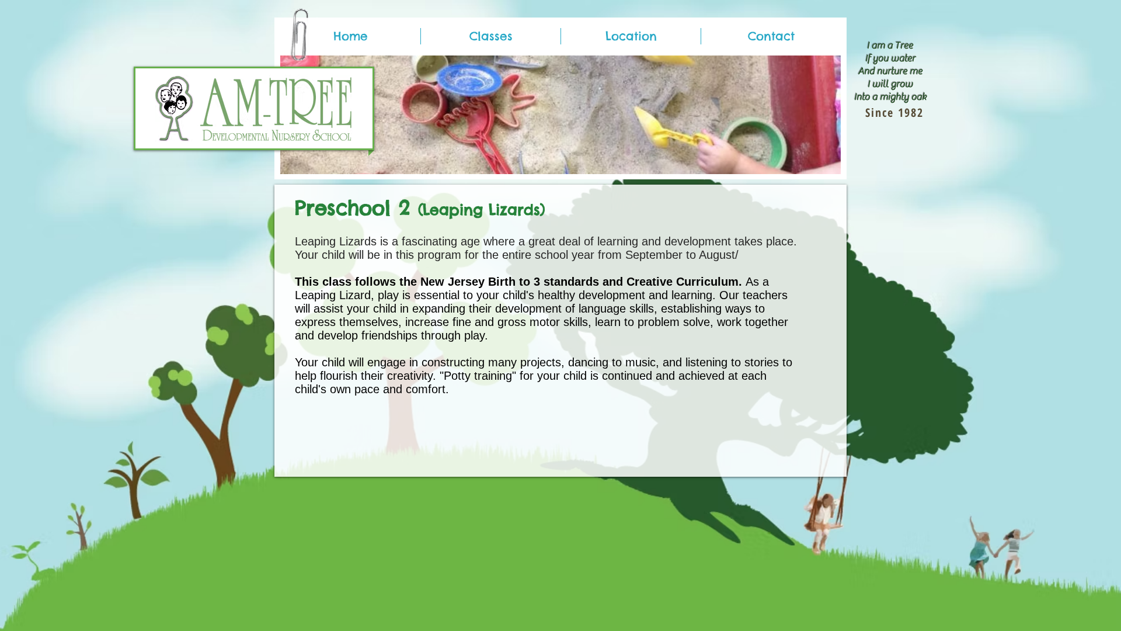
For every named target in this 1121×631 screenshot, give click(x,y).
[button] (490, 36)
